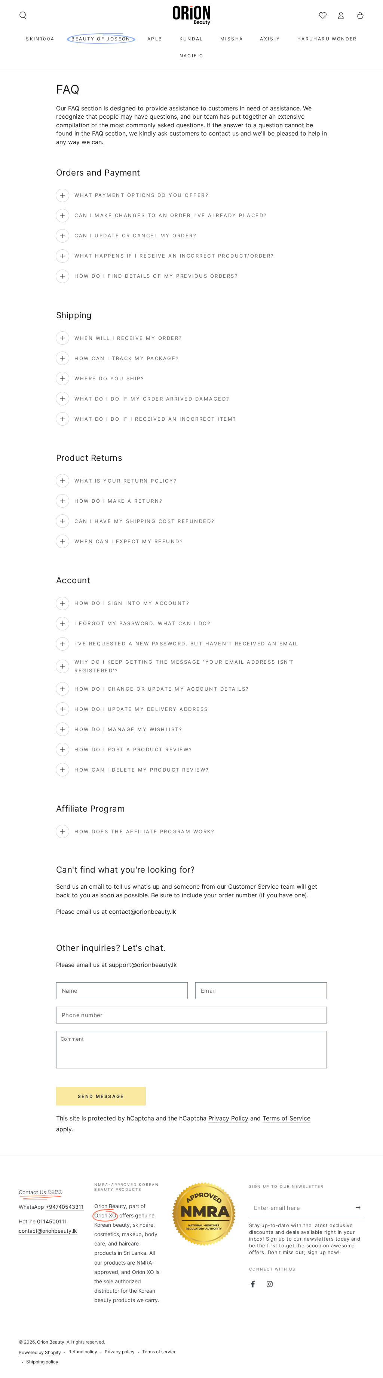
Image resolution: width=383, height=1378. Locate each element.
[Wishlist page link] (323, 15)
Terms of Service (286, 1118)
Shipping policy (42, 1362)
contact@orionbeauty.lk (142, 911)
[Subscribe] (360, 1207)
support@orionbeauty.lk (143, 964)
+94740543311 (65, 1207)
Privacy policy (120, 1351)
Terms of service (159, 1351)
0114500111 (52, 1221)
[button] (23, 15)
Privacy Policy (228, 1118)
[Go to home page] (191, 15)
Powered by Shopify (40, 1352)
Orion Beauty (50, 1342)
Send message (101, 1096)
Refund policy (82, 1351)
